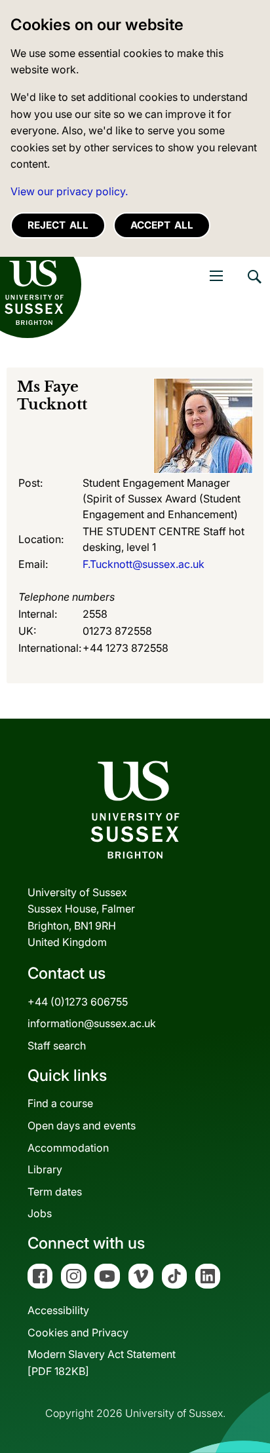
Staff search (57, 1045)
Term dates (55, 1191)
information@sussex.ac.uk (92, 1023)
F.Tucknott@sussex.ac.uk (143, 564)
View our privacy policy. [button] (69, 191)
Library (45, 1169)
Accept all (161, 225)
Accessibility (58, 1310)
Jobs (40, 1213)
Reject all (58, 225)
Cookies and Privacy (78, 1332)
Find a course (60, 1103)
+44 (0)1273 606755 (78, 1001)
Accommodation (68, 1147)
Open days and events (82, 1125)
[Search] (253, 286)
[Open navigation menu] (216, 276)
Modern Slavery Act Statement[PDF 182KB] (102, 1363)
